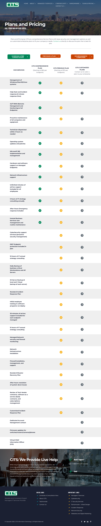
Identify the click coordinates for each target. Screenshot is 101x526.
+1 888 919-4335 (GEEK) (80, 464)
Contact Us (42, 504)
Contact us (57, 41)
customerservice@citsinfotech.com (81, 475)
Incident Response (77, 507)
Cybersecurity (75, 498)
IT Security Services (77, 501)
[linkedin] (87, 521)
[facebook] (81, 521)
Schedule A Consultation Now (48, 495)
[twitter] (84, 521)
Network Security (76, 510)
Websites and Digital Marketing (81, 513)
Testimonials (43, 501)
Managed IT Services (77, 495)
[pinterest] (90, 521)
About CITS (42, 498)
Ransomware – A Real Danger (80, 504)
